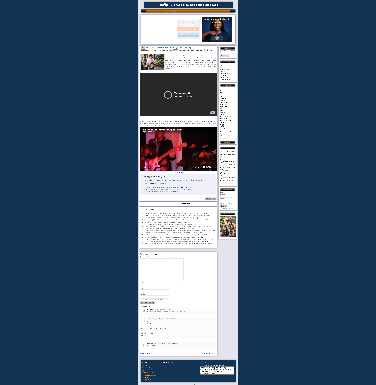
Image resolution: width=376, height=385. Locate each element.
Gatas (222, 110)
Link (211, 213)
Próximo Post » (209, 353)
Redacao (151, 50)
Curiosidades (224, 102)
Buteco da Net (224, 75)
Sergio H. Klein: (225, 151)
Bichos (222, 96)
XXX (221, 136)
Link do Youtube (178, 118)
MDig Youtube (224, 69)
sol (148, 319)
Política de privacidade (149, 375)
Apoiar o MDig (185, 187)
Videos (222, 134)
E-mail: (142, 288)
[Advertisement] (159, 29)
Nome (142, 282)
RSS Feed (173, 11)
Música (160, 50)
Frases (156, 11)
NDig (221, 67)
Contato (144, 365)
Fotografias (223, 106)
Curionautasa (224, 73)
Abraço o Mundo (225, 79)
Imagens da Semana (226, 120)
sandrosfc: (223, 154)
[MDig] (164, 5)
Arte (221, 93)
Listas (222, 122)
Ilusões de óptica (225, 116)
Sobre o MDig (146, 380)
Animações (223, 91)
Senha (222, 199)
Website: (142, 294)
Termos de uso (147, 377)
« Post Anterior (145, 353)
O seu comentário (157, 257)
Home (150, 11)
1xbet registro (224, 71)
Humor (222, 114)
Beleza (222, 95)
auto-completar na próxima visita (152, 300)
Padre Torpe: (224, 158)
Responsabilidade (148, 373)
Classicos (223, 98)
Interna (229, 48)
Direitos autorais (147, 368)
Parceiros (164, 11)
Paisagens (223, 128)
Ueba (221, 65)
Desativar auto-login (227, 208)
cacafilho (150, 309)
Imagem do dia (225, 118)
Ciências (222, 100)
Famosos (223, 104)
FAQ (143, 370)
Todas (222, 89)
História (222, 112)
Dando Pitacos (224, 77)
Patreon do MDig (187, 189)
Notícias (222, 126)
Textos (222, 130)
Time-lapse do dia (225, 132)
